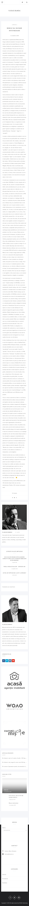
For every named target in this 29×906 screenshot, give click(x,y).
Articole (14, 24)
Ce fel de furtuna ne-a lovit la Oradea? (14, 572)
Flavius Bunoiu (7, 532)
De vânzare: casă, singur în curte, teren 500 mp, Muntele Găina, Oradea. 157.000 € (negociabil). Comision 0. (14, 762)
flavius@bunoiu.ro (9, 854)
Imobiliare (4, 882)
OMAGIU (6, 790)
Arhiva (4, 827)
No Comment (14, 493)
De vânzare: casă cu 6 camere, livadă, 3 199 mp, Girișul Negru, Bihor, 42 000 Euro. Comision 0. (14, 758)
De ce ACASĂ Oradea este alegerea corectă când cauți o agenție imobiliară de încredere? (14, 559)
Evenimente (5, 878)
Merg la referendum (13, 803)
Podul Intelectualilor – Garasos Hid (14, 566)
